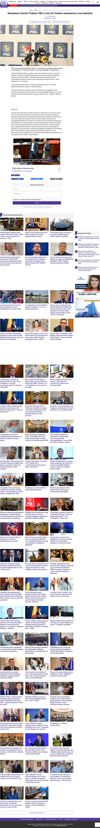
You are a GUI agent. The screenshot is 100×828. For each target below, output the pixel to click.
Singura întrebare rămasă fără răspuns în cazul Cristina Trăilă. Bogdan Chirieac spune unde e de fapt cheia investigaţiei (11, 336)
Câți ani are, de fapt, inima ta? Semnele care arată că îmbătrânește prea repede (10, 539)
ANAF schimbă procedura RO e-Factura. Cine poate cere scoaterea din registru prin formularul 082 (61, 382)
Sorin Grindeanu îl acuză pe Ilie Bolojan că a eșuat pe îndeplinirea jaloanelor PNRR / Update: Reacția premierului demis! (61, 260)
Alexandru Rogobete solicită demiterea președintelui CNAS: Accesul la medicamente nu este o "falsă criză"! (11, 566)
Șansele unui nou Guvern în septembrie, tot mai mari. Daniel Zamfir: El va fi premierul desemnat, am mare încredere (61, 540)
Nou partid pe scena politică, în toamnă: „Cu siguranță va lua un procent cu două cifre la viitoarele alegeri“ (11, 751)
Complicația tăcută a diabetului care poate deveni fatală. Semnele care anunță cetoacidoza (11, 649)
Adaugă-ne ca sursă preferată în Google (41, 22)
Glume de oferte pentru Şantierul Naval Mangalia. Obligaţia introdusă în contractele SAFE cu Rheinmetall (36, 650)
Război (25, 1)
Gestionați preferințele (51, 819)
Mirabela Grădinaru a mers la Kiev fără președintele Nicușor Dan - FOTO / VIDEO (35, 698)
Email (57, 178)
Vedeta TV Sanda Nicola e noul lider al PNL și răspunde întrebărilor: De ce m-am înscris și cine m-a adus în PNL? (11, 804)
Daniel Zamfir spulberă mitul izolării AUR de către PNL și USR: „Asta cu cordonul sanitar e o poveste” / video (11, 235)
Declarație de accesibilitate (71, 819)
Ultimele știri (12, 1)
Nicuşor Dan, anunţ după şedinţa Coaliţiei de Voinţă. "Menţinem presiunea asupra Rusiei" (61, 674)
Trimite (37, 203)
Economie (42, 1)
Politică (20, 1)
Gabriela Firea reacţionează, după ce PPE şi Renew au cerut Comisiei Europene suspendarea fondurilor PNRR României (36, 515)
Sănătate (81, 1)
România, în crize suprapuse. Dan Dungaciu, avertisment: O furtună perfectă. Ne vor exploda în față (61, 408)
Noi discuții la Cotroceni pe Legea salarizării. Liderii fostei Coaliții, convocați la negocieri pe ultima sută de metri (11, 726)
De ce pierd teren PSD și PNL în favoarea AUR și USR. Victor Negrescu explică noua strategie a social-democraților (36, 751)
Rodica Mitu (51, 16)
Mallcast (51, 3)
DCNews (4, 4)
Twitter (38, 178)
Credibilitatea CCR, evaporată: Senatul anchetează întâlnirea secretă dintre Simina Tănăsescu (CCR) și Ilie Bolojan (61, 650)
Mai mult (59, 3)
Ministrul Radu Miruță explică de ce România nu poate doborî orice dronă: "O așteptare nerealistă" (61, 622)
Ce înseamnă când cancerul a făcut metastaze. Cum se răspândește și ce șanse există (10, 307)
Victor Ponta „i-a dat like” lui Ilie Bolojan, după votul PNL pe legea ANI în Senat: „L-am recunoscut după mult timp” (61, 336)
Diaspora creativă (52, 1)
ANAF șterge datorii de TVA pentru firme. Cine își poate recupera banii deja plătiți (59, 489)
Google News (28, 171)
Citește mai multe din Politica (37, 812)
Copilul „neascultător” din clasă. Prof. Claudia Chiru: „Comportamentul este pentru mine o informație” (36, 464)
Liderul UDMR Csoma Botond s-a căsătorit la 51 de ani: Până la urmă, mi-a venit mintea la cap (11, 776)
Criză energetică (33, 1)
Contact (60, 819)
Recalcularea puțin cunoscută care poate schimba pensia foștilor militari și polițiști (60, 234)
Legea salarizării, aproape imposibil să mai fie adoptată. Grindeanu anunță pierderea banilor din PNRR (10, 675)
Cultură (88, 1)
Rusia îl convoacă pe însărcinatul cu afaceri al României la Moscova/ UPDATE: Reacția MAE (88, 268)
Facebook (18, 178)
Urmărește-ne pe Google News (63, 22)
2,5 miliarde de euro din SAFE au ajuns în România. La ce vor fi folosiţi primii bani (36, 307)
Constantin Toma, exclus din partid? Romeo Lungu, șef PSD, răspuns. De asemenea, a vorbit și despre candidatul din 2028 (11, 490)
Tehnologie (44, 3)
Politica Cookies (39, 819)
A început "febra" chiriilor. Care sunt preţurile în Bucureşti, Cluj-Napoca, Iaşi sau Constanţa (61, 594)
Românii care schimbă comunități (68, 1)
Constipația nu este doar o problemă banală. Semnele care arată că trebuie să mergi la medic (11, 437)
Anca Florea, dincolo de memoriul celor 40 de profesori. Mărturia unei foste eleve (38, 5)
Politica (36, 10)
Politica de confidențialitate (26, 819)
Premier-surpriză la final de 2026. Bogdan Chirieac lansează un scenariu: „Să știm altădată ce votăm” (36, 804)
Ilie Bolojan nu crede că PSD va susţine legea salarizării (35, 489)
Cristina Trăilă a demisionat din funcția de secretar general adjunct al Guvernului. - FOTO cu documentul (11, 409)
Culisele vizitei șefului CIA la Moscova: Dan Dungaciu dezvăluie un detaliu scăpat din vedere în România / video (89, 245)
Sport (38, 3)
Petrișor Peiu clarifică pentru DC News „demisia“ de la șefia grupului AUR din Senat (36, 234)
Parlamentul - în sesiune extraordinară (58, 724)
